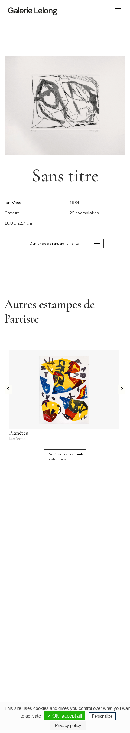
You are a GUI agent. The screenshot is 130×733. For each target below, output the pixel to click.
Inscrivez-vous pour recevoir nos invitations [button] (60, 492)
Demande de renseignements (54, 243)
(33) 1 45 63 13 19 (30, 599)
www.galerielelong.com (86, 670)
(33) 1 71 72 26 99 (30, 660)
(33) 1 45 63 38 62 (89, 599)
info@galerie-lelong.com (27, 604)
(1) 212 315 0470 (88, 660)
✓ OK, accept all (64, 715)
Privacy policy (68, 725)
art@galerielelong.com (85, 665)
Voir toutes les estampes (61, 457)
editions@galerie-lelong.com (89, 604)
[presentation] (8, 389)
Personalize (102, 716)
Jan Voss (13, 203)
